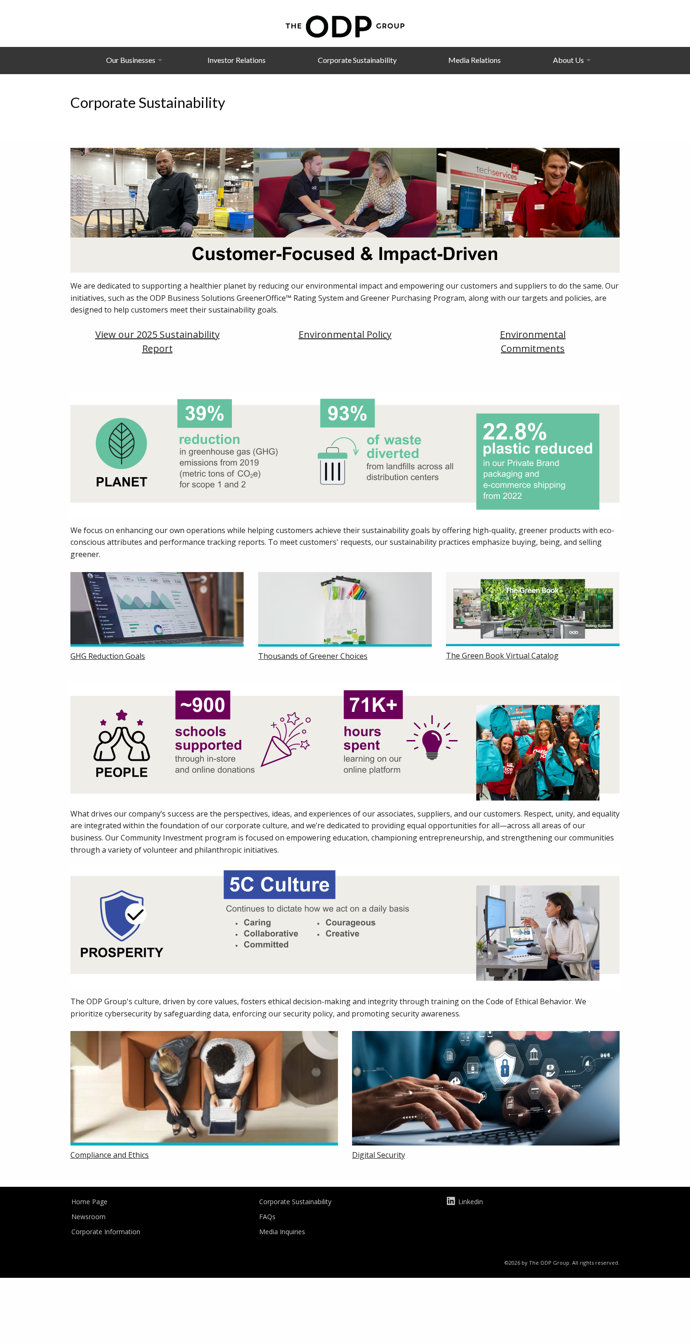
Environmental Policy (345, 334)
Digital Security (378, 1155)
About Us (568, 59)
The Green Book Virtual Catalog (502, 655)
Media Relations (474, 59)
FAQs (267, 1216)
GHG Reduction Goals (107, 656)
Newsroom (88, 1216)
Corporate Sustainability (357, 59)
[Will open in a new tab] (157, 610)
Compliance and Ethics (109, 1155)
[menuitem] (131, 60)
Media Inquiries (282, 1231)
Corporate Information (105, 1231)
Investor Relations (236, 59)
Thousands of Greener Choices (313, 656)
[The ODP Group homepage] (345, 25)
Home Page (89, 1201)
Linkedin (470, 1201)
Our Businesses (130, 59)
